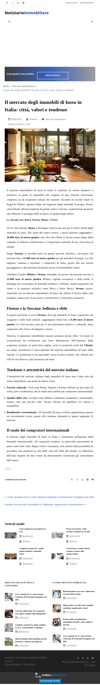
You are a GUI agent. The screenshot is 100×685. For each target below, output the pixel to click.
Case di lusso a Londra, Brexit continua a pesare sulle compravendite (78, 551)
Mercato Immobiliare (23, 86)
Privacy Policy (29, 664)
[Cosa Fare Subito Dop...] (9, 614)
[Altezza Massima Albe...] (9, 642)
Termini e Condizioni (13, 664)
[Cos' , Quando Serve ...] (9, 597)
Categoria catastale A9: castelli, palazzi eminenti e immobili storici (31, 551)
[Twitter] (12, 3)
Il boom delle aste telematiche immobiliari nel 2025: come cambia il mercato (77, 622)
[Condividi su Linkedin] (87, 479)
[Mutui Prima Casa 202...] (57, 608)
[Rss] (18, 3)
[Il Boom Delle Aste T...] (57, 622)
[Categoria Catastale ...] (9, 628)
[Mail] (23, 3)
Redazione (27, 563)
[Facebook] (7, 3)
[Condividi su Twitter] (82, 479)
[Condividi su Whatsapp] (77, 479)
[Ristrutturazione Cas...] (57, 594)
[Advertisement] (50, 44)
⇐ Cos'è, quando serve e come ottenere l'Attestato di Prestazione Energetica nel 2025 (49, 497)
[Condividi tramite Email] (92, 479)
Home (6, 86)
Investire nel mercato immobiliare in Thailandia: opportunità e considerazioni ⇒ (45, 504)
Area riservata (87, 3)
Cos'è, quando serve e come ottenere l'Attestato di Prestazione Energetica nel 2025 (31, 597)
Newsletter (71, 3)
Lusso (8, 468)
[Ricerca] (9, 21)
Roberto (33, 119)
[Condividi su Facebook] (71, 479)
